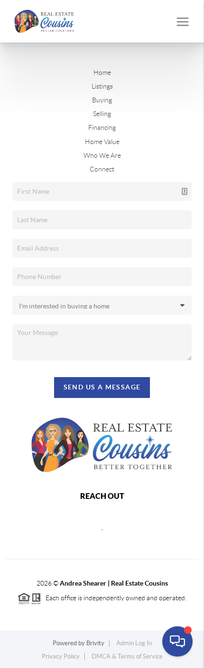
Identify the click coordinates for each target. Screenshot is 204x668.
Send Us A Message (102, 387)
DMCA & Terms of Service (127, 656)
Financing (102, 127)
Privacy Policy (61, 656)
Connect (102, 169)
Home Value (102, 141)
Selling (102, 113)
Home (102, 72)
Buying (102, 100)
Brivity (95, 643)
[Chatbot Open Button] (177, 641)
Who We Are (102, 155)
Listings (102, 86)
